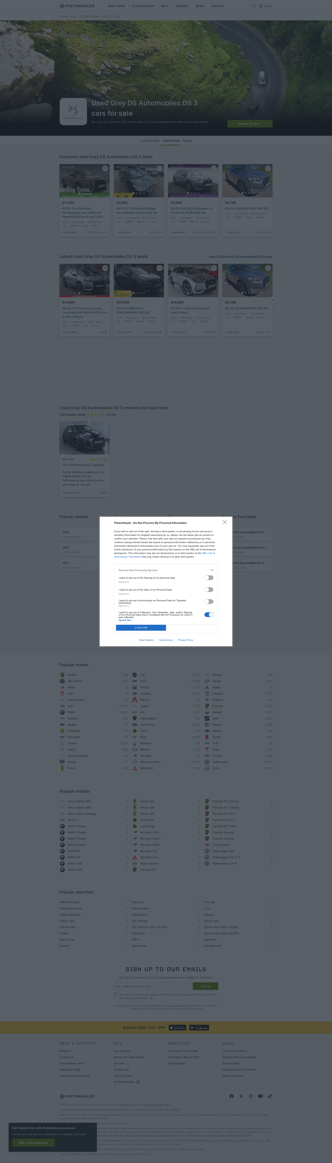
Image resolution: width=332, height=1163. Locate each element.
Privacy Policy (185, 640)
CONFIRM (141, 627)
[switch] (208, 577)
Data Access (166, 640)
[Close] (226, 523)
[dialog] (166, 581)
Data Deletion (146, 640)
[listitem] (166, 570)
